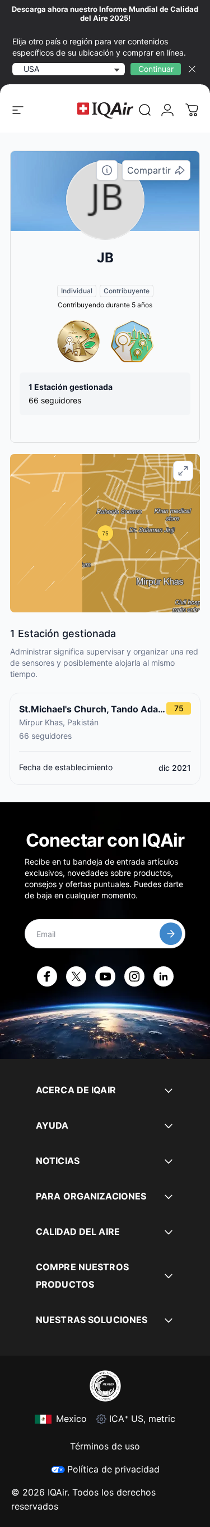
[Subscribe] (171, 933)
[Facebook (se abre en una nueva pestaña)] (47, 976)
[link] (145, 110)
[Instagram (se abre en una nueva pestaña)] (134, 976)
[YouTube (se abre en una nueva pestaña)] (105, 976)
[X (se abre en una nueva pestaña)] (76, 976)
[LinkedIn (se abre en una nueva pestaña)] (163, 976)
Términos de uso (105, 1446)
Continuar (156, 69)
